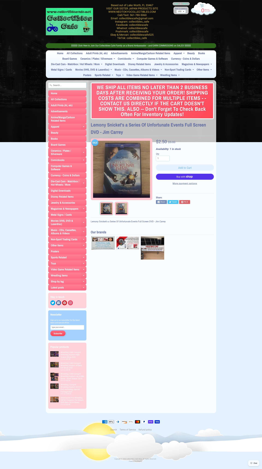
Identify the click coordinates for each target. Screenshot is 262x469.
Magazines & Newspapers (197, 64)
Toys (120, 75)
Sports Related (104, 75)
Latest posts (68, 288)
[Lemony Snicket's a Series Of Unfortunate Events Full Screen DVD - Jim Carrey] (106, 208)
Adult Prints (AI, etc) (97, 53)
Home (60, 53)
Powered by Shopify (135, 461)
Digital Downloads (115, 64)
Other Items (204, 70)
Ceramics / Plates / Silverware (98, 59)
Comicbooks (126, 59)
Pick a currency (181, 9)
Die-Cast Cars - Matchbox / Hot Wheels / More (77, 64)
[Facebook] (58, 302)
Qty (157, 154)
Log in (176, 4)
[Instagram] (70, 302)
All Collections (75, 53)
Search (113, 429)
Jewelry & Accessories (166, 64)
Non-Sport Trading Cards (180, 70)
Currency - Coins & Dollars (185, 58)
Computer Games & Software (152, 58)
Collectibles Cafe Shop (134, 459)
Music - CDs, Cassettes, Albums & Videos (139, 70)
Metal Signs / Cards (61, 69)
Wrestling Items (170, 75)
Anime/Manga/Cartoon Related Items (150, 53)
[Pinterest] (64, 302)
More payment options (185, 183)
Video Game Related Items (142, 75)
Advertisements (119, 53)
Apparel (179, 53)
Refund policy (145, 429)
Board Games (69, 58)
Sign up (185, 4)
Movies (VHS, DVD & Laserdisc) (94, 70)
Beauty (191, 53)
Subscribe (58, 333)
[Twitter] (52, 302)
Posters (87, 75)
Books (201, 53)
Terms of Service (128, 429)
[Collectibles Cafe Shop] (69, 21)
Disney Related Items (139, 64)
